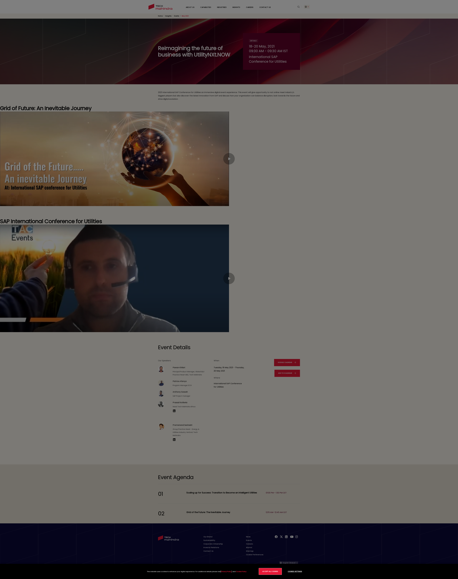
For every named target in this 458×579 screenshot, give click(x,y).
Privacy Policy (226, 571)
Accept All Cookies (270, 571)
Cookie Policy (241, 571)
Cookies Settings (295, 571)
